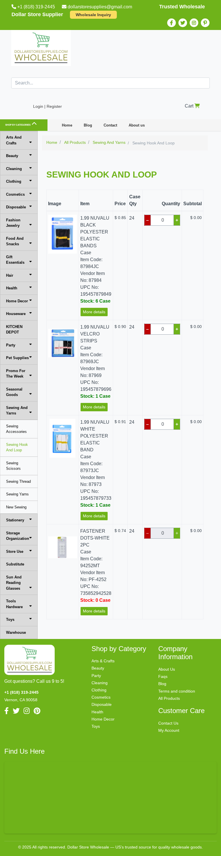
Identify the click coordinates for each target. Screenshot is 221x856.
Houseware (16, 314)
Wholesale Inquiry (93, 14)
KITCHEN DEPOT (14, 330)
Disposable (16, 207)
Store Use (14, 551)
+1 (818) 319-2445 (36, 6)
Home (67, 125)
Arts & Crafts (103, 661)
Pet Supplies (17, 358)
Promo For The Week (15, 374)
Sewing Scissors (13, 466)
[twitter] (182, 22)
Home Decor (17, 301)
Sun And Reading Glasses (14, 583)
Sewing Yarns (17, 494)
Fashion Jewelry (13, 223)
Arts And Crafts (14, 140)
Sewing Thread (18, 481)
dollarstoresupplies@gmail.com (99, 6)
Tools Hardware (14, 604)
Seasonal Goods (14, 392)
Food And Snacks (15, 241)
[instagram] (194, 22)
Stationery (15, 520)
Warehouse (16, 632)
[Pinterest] (205, 22)
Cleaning (14, 169)
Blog (88, 125)
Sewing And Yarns (17, 411)
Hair (9, 275)
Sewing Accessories (16, 429)
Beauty (12, 156)
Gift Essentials (15, 260)
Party (10, 345)
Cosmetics (15, 194)
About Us (166, 669)
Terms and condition (176, 691)
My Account (168, 730)
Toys (10, 619)
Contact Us (168, 723)
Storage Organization (17, 536)
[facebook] (171, 22)
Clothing (13, 181)
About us (137, 125)
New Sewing (16, 507)
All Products (169, 698)
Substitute (15, 564)
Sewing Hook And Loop (17, 447)
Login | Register (47, 106)
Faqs (162, 676)
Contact (110, 125)
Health (11, 288)
